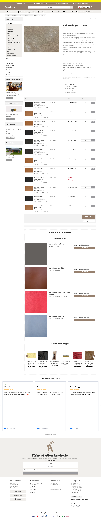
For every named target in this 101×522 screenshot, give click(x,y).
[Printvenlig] (95, 18)
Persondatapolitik (53, 513)
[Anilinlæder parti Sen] (35, 326)
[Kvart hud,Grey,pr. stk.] (29, 104)
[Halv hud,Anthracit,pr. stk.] (29, 198)
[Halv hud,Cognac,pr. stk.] (29, 170)
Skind (8, 33)
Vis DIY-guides (10, 119)
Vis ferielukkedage (76, 496)
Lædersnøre (10, 29)
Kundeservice (21, 3)
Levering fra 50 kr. (69, 88)
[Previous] (26, 356)
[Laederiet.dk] (11, 7)
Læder (8, 26)
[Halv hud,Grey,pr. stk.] (29, 151)
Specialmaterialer (11, 55)
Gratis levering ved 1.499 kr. (61, 3)
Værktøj (32, 12)
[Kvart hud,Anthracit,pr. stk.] (29, 132)
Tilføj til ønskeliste (90, 221)
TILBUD (8, 74)
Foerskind (10, 37)
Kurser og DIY (69, 12)
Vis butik (9, 160)
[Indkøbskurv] (92, 7)
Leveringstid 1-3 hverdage (81, 3)
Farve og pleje (56, 12)
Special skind (10, 53)
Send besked (10, 137)
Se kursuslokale (18, 495)
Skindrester (11, 48)
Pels (8, 51)
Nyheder (90, 12)
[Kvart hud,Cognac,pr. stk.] (29, 123)
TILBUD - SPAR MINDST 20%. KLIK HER (50, 1)
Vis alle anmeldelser (50, 434)
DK (81, 7)
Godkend (50, 473)
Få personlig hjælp (71, 92)
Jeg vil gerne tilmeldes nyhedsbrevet (37, 469)
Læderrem (10, 27)
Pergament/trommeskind (14, 43)
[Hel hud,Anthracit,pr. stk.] (29, 179)
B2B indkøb (33, 492)
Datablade (33, 489)
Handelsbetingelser (42, 513)
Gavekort (81, 12)
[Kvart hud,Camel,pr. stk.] (29, 113)
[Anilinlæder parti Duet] (35, 254)
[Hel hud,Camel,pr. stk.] (29, 188)
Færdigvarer (43, 12)
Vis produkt (84, 247)
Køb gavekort (33, 488)
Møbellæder (11, 39)
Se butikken (18, 491)
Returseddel (33, 484)
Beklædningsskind (13, 35)
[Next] (93, 356)
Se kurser (9, 98)
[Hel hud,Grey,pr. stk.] (29, 141)
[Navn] (50, 463)
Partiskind (10, 40)
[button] (91, 18)
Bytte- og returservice (36, 483)
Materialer (12, 12)
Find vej (19, 499)
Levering (32, 486)
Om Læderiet (33, 491)
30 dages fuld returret (41, 3)
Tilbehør (22, 12)
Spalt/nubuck (11, 49)
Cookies (62, 513)
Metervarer (10, 31)
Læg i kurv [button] (88, 217)
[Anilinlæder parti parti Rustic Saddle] (35, 302)
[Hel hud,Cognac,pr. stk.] (29, 160)
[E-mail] (50, 466)
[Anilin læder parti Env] (35, 278)
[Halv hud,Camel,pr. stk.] (29, 207)
